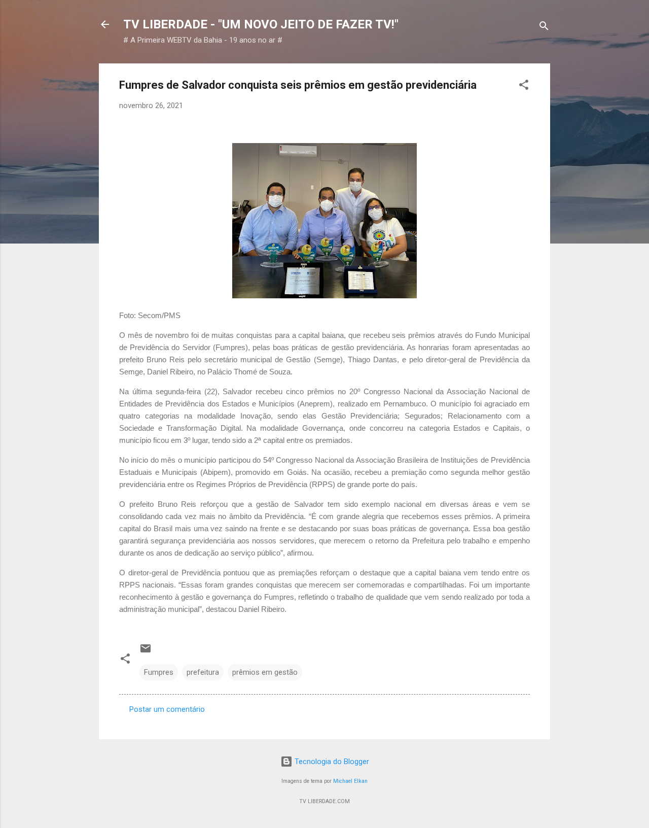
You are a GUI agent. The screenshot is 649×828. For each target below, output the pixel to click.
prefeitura (203, 672)
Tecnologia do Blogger (331, 761)
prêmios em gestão (265, 672)
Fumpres (158, 672)
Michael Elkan (350, 781)
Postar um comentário (167, 709)
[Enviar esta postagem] (145, 652)
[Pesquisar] (544, 27)
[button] (524, 86)
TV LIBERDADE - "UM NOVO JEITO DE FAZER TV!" (261, 24)
